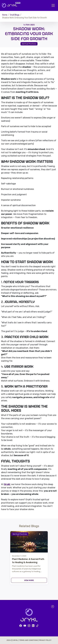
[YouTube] (25, 625)
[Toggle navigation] (53, 5)
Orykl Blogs (14, 15)
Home (4, 15)
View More (29, 580)
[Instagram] (29, 625)
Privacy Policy (45, 640)
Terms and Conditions (28, 640)
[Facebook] (20, 625)
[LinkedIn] (33, 625)
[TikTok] (37, 625)
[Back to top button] (52, 606)
